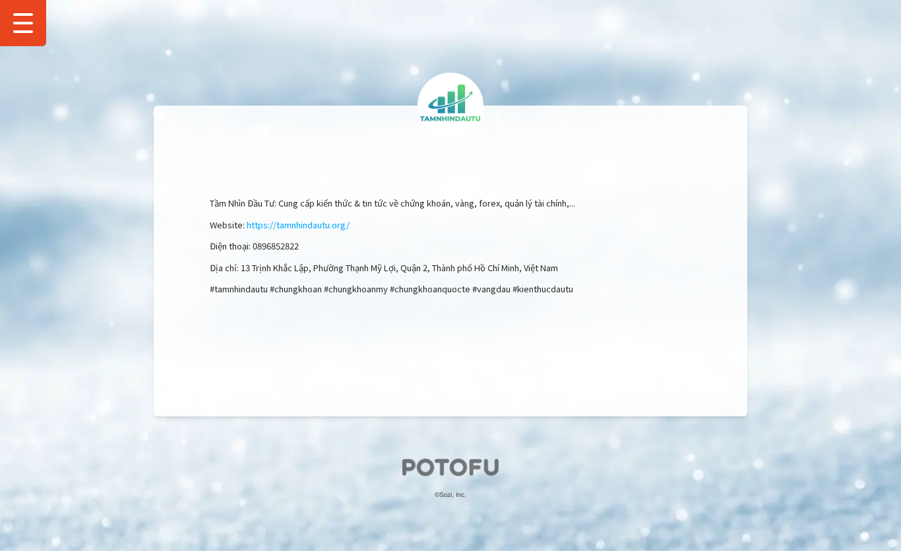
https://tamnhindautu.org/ (298, 224)
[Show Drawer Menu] (23, 23)
